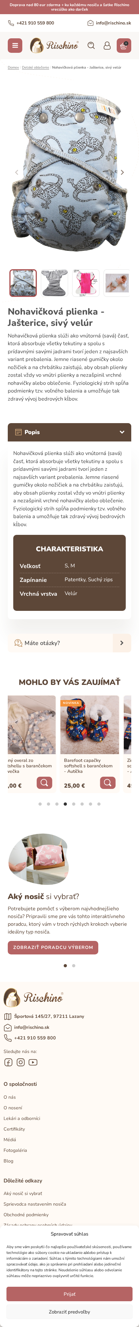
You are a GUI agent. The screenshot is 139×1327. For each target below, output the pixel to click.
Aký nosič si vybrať (23, 1193)
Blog (8, 1161)
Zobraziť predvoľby (69, 1312)
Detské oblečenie (35, 67)
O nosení (13, 1108)
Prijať (69, 1294)
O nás (10, 1097)
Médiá (10, 1140)
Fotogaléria (15, 1150)
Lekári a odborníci (22, 1118)
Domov (13, 67)
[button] (90, 45)
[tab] (40, 804)
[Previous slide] (16, 172)
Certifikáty (14, 1129)
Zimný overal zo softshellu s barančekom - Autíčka (103, 765)
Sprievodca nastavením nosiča (35, 1204)
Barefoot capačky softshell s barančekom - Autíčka (39, 765)
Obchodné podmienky (26, 1215)
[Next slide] (121, 172)
